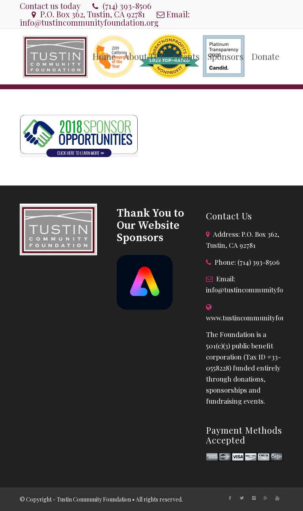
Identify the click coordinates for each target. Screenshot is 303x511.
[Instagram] (254, 498)
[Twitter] (242, 498)
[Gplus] (265, 498)
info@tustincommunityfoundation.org (89, 22)
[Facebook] (230, 498)
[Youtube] (277, 498)
